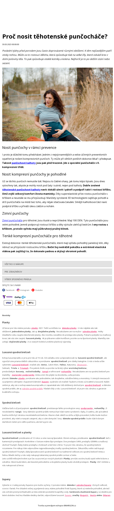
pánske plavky (90, 331)
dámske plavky (69, 328)
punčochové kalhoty (24, 163)
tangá (45, 371)
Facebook (10, 290)
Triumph (24, 368)
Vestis (93, 495)
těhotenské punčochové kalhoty (21, 189)
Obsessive (82, 364)
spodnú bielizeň (93, 385)
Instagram (24, 290)
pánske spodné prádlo (32, 388)
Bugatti (84, 495)
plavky (21, 378)
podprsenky (87, 408)
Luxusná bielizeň (20, 364)
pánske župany (83, 485)
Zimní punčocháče (12, 220)
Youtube (39, 290)
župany (45, 381)
